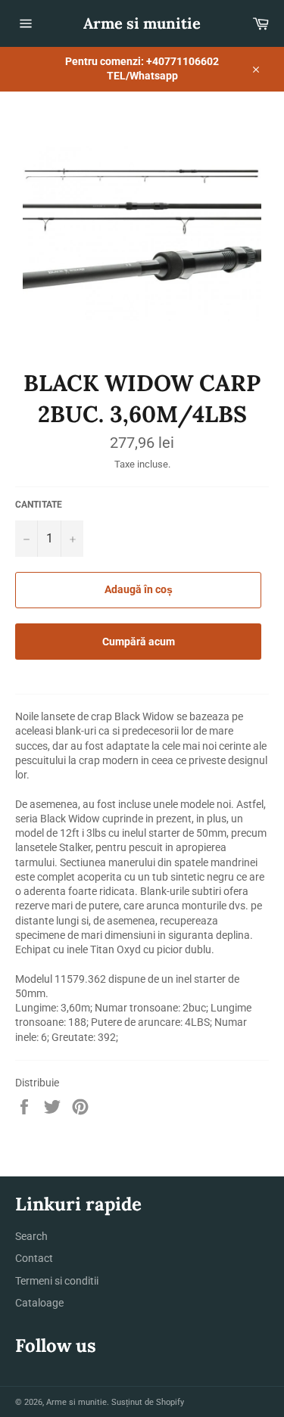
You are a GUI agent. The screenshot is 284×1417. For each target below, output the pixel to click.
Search (31, 1236)
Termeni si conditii (56, 1281)
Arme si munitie (142, 23)
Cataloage (39, 1303)
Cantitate (38, 504)
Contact (34, 1258)
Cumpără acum (138, 641)
